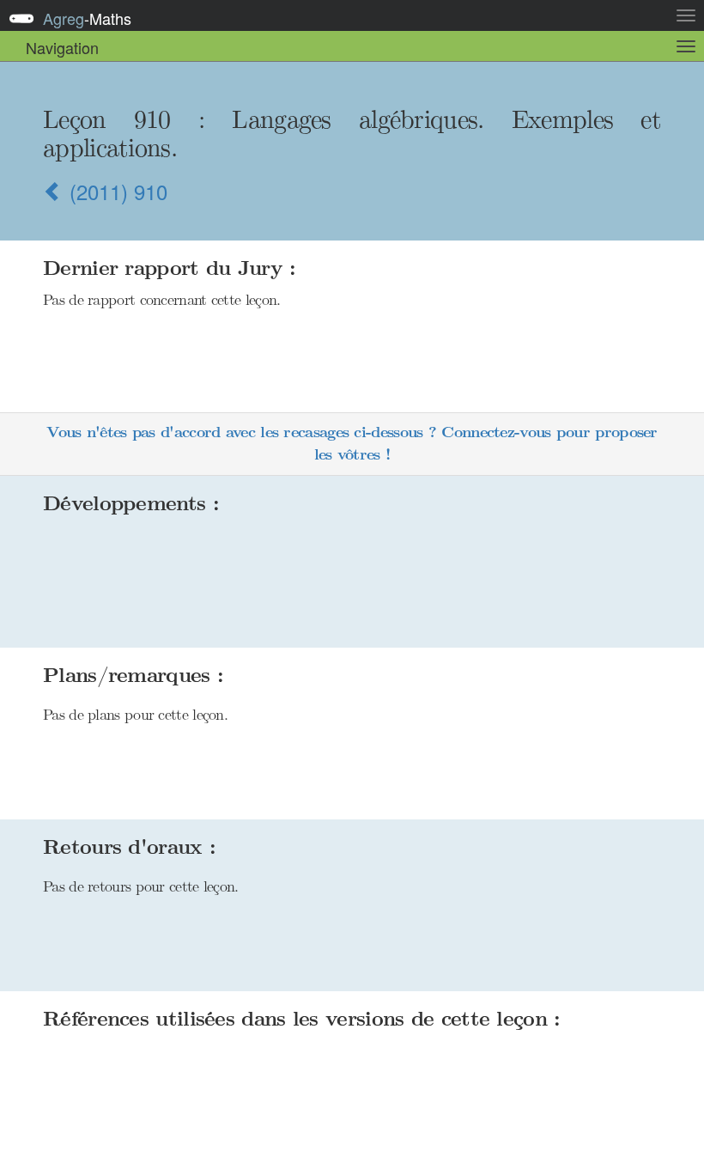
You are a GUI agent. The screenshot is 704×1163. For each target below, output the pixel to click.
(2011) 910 (115, 191)
